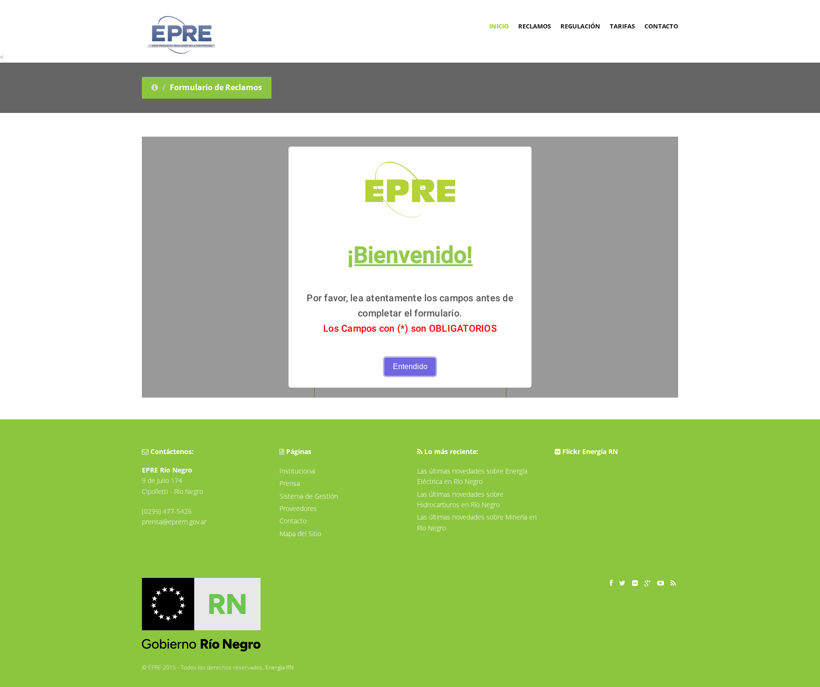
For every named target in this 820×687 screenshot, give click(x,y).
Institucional (298, 470)
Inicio (499, 26)
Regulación (580, 26)
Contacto (661, 26)
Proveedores (298, 508)
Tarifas (622, 26)
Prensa (290, 483)
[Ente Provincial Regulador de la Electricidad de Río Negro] (176, 14)
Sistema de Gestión (309, 496)
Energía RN (279, 667)
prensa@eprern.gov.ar (174, 521)
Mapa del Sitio (300, 533)
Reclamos (534, 26)
